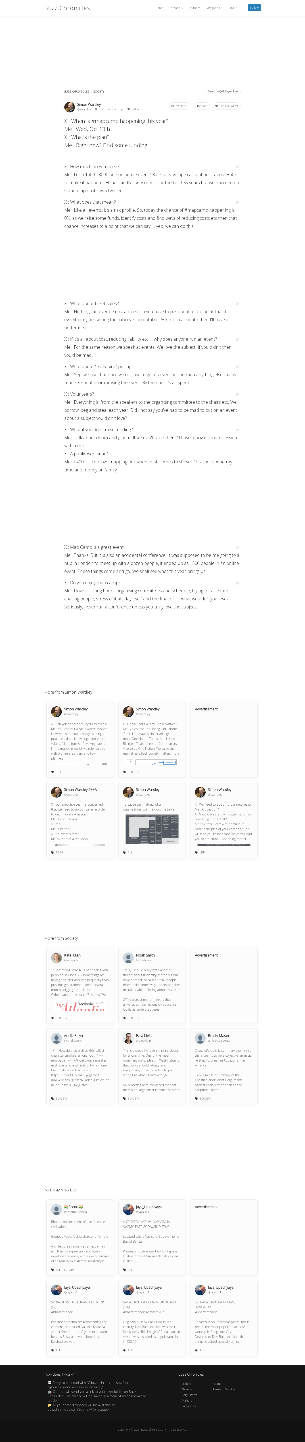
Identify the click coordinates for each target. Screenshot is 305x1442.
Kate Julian (72, 955)
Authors (195, 8)
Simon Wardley (89, 104)
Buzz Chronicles (67, 8)
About (233, 8)
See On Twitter (228, 106)
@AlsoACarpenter (220, 1041)
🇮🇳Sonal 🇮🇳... (74, 1206)
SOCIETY (98, 91)
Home (159, 8)
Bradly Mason (219, 1035)
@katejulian (71, 960)
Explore (187, 1384)
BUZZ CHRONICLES (76, 91)
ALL (130, 852)
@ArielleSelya (73, 1041)
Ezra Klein (144, 1035)
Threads (175, 8)
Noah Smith (145, 955)
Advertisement (206, 709)
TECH (59, 852)
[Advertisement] (152, 53)
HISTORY (69, 1270)
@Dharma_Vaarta (75, 1212)
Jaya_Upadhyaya (149, 1206)
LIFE (202, 852)
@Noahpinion (145, 960)
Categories (213, 8)
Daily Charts (189, 1395)
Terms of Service (224, 1389)
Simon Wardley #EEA (80, 789)
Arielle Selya (73, 1035)
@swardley (84, 109)
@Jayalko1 (142, 1212)
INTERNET (62, 772)
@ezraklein (143, 1041)
